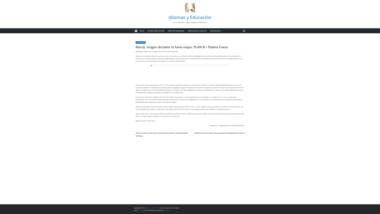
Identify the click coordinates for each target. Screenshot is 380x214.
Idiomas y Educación (190, 17)
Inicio (142, 31)
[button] (221, 31)
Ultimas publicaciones (155, 31)
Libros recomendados (176, 31)
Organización (215, 31)
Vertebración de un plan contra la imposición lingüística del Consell (219, 133)
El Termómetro (140, 42)
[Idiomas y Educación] (136, 31)
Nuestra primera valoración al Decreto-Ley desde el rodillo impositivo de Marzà (162, 134)
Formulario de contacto (197, 31)
